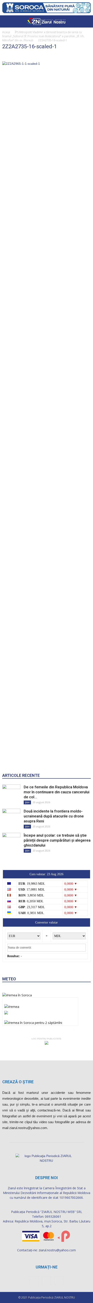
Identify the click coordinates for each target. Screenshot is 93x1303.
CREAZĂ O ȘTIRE (18, 1081)
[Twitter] (58, 1280)
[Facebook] (34, 1280)
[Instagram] (46, 1280)
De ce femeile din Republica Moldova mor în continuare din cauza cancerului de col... (56, 792)
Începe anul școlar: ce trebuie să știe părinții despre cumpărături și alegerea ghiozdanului (57, 840)
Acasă (6, 32)
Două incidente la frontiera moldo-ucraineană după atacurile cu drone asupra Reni (54, 816)
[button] (86, 21)
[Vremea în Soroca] (17, 995)
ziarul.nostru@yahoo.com (57, 1250)
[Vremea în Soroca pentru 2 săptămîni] (33, 1021)
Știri (27, 802)
